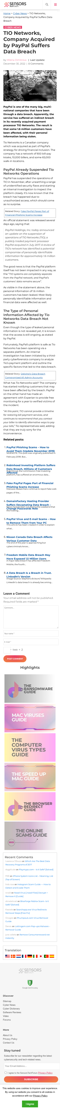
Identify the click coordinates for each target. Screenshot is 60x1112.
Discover (8, 995)
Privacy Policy (40, 1095)
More (6, 1029)
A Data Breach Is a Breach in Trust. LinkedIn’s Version (29, 574)
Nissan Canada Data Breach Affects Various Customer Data (29, 538)
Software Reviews (12, 1012)
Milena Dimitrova (16, 59)
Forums (7, 1019)
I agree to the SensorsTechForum (30, 1072)
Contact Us (8, 1042)
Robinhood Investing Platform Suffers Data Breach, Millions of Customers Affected (30, 466)
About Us (7, 1035)
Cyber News (20, 13)
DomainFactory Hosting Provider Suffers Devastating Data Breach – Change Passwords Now (28, 502)
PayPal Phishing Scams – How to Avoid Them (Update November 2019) (30, 448)
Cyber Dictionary (11, 1008)
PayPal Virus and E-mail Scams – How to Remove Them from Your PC (31, 520)
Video (6, 1016)
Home (6, 13)
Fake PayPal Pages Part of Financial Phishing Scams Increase (29, 484)
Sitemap (7, 1001)
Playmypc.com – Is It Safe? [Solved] (36, 869)
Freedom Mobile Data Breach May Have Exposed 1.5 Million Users (28, 556)
